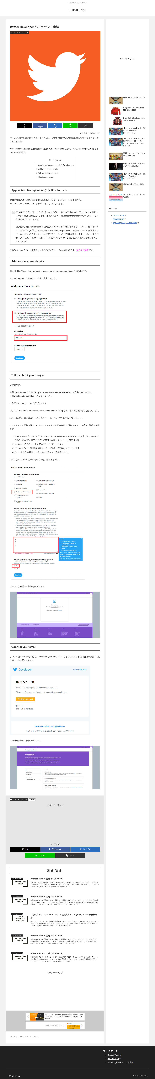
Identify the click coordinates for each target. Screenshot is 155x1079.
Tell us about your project (48, 173)
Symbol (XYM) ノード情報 (125, 222)
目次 (52, 160)
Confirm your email (46, 177)
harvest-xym (118, 219)
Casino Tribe (118, 215)
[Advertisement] (55, 823)
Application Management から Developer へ (56, 165)
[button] (85, 125)
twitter (33, 800)
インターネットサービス (19, 800)
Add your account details (48, 169)
